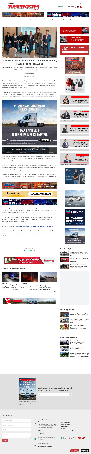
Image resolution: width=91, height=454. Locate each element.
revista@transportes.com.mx (45, 446)
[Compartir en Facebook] (25, 250)
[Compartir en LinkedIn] (34, 250)
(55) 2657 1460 (41, 439)
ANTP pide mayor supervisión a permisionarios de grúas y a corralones (33, 226)
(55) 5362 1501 (41, 433)
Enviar (4, 440)
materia (31, 233)
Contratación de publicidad (67, 430)
